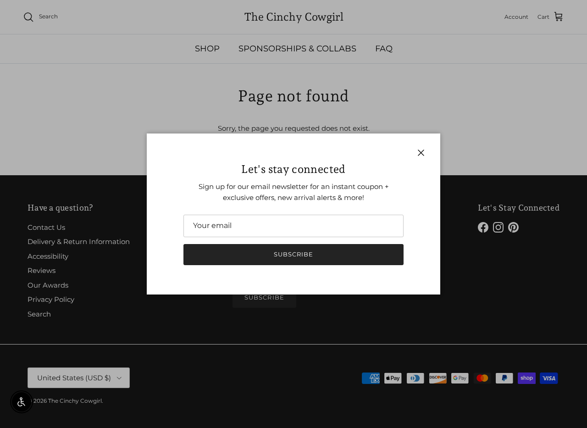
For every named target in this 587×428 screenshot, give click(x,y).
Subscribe (293, 254)
